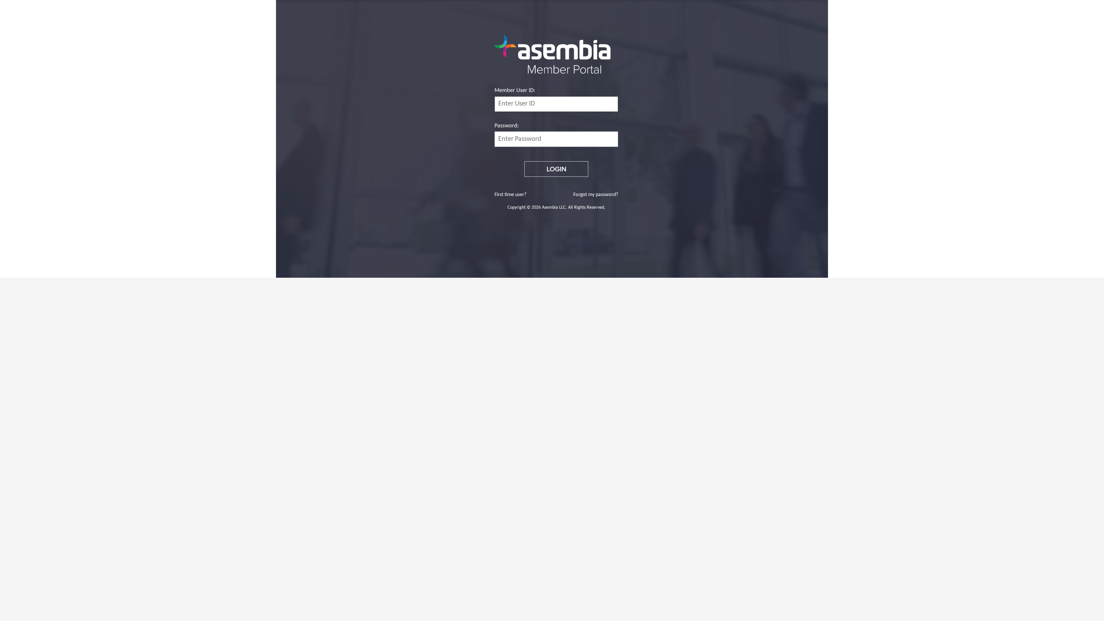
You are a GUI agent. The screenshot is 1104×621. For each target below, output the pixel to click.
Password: (506, 126)
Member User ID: (514, 90)
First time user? (510, 195)
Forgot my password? (595, 195)
